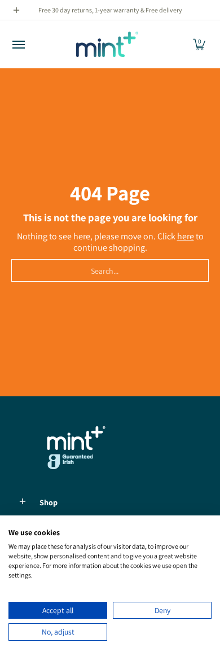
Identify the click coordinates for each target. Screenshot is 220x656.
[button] (199, 44)
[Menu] (18, 44)
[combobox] (110, 270)
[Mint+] (107, 44)
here (185, 236)
